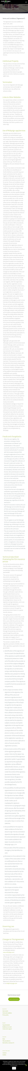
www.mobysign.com (8, 952)
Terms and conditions (7, 1013)
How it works (5, 1011)
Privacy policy (6, 1015)
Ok (14, 1068)
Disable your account (7, 1027)
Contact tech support (7, 1029)
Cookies (4, 1054)
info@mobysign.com (11, 983)
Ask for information (14, 999)
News (4, 1039)
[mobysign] (6, 2)
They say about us (6, 1041)
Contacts (4, 1052)
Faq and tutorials (6, 1025)
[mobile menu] (26, 2)
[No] (26, 1065)
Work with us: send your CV (8, 1042)
